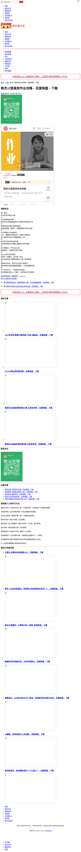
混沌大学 (8, 8)
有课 (2, 94)
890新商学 (8, 59)
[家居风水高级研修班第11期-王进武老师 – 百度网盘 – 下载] (30, 403)
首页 (2, 82)
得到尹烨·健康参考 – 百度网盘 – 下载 (18, 494)
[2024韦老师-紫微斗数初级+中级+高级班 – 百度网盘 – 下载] (30, 331)
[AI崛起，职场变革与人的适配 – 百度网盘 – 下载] (30, 766)
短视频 (7, 13)
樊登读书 (8, 11)
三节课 (7, 66)
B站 (6, 56)
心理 (7, 82)
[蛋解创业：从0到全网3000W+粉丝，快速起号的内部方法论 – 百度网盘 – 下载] (30, 730)
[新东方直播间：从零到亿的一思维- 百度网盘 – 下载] (30, 657)
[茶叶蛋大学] (13, 28)
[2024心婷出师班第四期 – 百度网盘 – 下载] (30, 367)
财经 (6, 68)
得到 (6, 6)
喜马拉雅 (8, 54)
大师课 (8, 15)
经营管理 (8, 52)
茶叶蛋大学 (49, 830)
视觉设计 (8, 63)
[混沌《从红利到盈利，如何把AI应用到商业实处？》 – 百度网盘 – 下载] (30, 621)
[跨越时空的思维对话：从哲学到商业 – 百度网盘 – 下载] (30, 693)
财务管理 (8, 71)
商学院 (7, 18)
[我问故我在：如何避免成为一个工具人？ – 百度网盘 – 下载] (30, 803)
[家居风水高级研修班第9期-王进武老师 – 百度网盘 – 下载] (30, 440)
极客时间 (8, 61)
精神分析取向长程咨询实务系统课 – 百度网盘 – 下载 (24, 286)
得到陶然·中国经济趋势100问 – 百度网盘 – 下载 (21, 492)
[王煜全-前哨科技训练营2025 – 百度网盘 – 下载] (30, 584)
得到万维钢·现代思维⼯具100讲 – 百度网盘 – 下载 (22, 499)
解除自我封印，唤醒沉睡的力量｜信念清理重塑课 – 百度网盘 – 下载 (30, 282)
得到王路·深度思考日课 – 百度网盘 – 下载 (19, 489)
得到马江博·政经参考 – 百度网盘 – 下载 (18, 496)
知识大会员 (9, 20)
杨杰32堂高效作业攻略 (9, 278)
